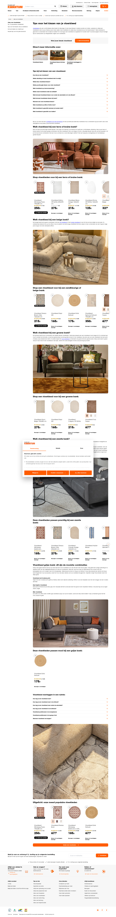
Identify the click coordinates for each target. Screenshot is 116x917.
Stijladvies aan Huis (64, 888)
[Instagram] (97, 910)
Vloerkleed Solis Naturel (73, 314)
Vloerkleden (36, 28)
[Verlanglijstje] (35, 182)
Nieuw (9, 10)
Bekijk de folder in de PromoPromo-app (18, 888)
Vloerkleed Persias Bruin (57, 826)
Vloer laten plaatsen (64, 895)
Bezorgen (87, 888)
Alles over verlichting (38, 898)
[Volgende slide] (108, 199)
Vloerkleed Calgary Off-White (74, 420)
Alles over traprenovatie (39, 902)
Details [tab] (58, 448)
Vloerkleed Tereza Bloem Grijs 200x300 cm (57, 547)
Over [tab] (81, 448)
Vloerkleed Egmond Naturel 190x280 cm (91, 315)
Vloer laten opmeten (64, 893)
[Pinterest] (102, 910)
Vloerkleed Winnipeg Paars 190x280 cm (39, 202)
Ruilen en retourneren (92, 874)
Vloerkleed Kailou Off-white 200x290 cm (57, 202)
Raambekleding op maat (65, 886)
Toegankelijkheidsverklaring (92, 898)
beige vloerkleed (75, 222)
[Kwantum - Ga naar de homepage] (15, 6)
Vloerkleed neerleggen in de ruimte (74, 62)
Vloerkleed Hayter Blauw (91, 546)
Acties (9, 883)
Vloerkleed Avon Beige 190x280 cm (40, 420)
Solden (106, 10)
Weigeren (35, 473)
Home (9, 19)
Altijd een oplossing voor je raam (42, 888)
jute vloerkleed (65, 339)
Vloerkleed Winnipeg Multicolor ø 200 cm (73, 827)
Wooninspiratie (65, 874)
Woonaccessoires (77, 10)
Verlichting (54, 10)
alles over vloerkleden (18, 19)
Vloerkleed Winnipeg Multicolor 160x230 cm (38, 548)
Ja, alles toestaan (80, 473)
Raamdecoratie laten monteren (67, 890)
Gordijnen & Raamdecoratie (31, 10)
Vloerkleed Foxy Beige (107, 201)
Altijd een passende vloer (40, 890)
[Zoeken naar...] (55, 6)
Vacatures (15, 914)
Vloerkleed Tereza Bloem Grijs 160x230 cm (40, 315)
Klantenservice (39, 874)
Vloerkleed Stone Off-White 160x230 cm (91, 202)
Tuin (17, 10)
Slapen (98, 10)
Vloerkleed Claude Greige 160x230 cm (73, 547)
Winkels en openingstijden (13, 873)
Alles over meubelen (38, 893)
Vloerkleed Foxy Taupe (107, 314)
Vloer (45, 10)
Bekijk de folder (12, 886)
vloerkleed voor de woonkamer (54, 121)
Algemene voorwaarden (91, 893)
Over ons (10, 914)
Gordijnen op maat (64, 883)
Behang (89, 10)
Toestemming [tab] (34, 448)
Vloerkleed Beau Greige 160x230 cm (73, 202)
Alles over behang (38, 900)
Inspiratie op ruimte (38, 886)
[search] (40, 6)
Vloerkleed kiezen (38, 62)
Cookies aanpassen (57, 473)
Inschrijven (103, 855)
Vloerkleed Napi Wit (56, 314)
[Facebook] (106, 910)
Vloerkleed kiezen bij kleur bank (57, 62)
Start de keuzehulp (83, 40)
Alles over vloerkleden (39, 895)
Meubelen (64, 10)
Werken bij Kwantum (90, 895)
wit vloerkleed (63, 222)
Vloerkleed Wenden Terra (107, 546)
